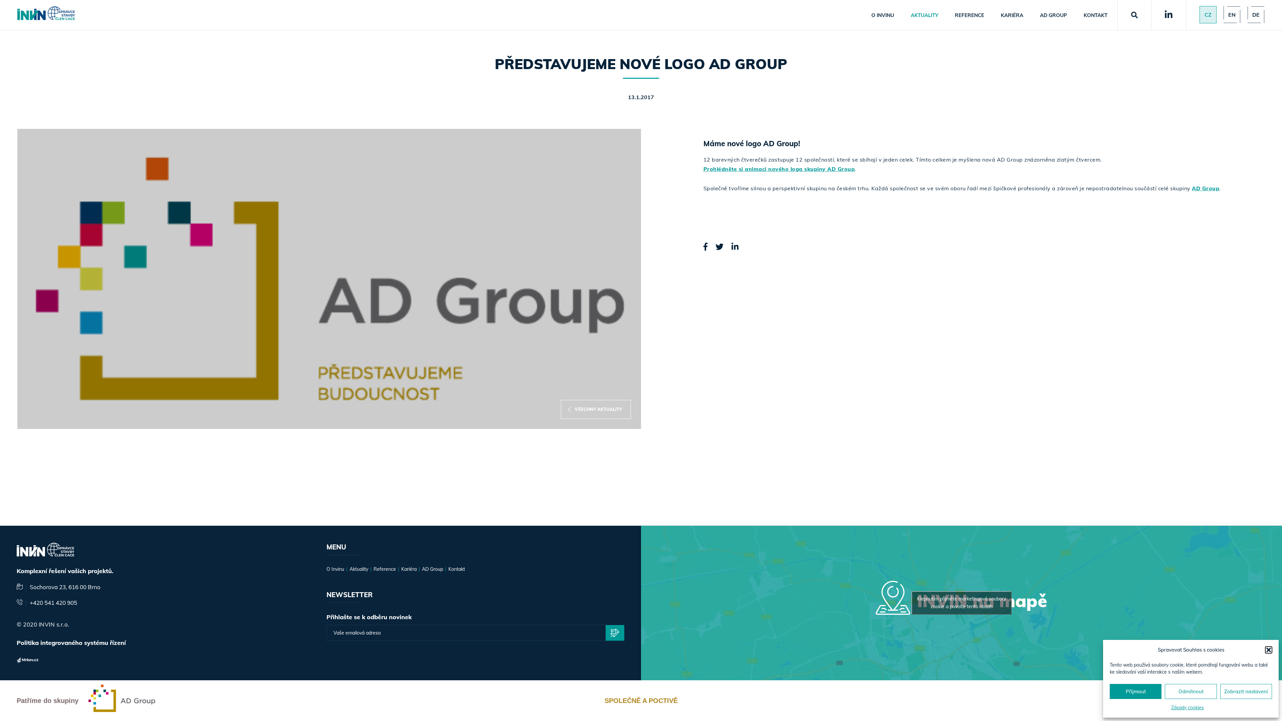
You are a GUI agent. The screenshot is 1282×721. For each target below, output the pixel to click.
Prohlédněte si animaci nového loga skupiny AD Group (779, 169)
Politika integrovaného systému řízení (71, 643)
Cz (1208, 14)
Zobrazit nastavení (1246, 691)
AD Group (1053, 15)
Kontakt (1095, 15)
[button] (1268, 650)
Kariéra (1012, 15)
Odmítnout (1191, 691)
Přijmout (1136, 691)
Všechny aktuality (598, 409)
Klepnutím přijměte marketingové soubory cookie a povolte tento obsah (961, 603)
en (1232, 14)
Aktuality (924, 15)
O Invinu (882, 15)
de (1256, 14)
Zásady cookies (1187, 708)
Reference (969, 15)
